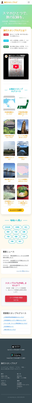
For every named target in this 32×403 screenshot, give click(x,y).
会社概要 (19, 383)
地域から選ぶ (4, 376)
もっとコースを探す (16, 210)
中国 (8, 236)
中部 (16, 232)
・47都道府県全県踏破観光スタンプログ (13, 317)
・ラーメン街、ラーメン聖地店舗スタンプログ (15, 323)
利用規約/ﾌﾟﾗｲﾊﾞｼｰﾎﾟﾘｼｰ (23, 384)
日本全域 (7, 227)
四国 (16, 236)
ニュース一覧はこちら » (23, 271)
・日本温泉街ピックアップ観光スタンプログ (14, 320)
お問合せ (3, 383)
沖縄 (12, 241)
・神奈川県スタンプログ (9, 329)
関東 (8, 232)
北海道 (17, 227)
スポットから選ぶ (5, 377)
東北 (26, 227)
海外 (20, 241)
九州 (24, 236)
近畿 (24, 232)
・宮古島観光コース (8, 326)
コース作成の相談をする (16, 299)
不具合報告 (4, 384)
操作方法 (19, 376)
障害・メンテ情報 (21, 377)
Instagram (19, 386)
